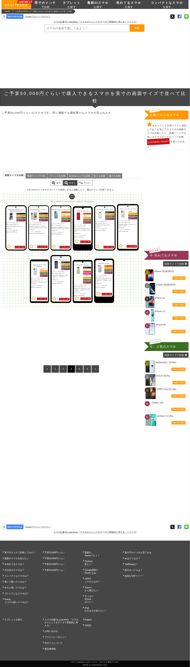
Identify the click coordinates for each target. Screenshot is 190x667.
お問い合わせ (51, 631)
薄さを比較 (115, 176)
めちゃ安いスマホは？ (15, 587)
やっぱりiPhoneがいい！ (89, 599)
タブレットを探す (13, 619)
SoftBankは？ (131, 564)
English (88, 619)
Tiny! (87, 183)
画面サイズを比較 (14, 175)
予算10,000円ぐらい (54, 552)
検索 (137, 28)
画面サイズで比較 (174, 264)
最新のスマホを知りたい (16, 558)
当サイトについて (53, 643)
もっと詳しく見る (19, 247)
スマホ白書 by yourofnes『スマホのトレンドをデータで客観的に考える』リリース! (95, 21)
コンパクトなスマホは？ (16, 576)
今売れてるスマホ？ (14, 564)
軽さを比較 (100, 176)
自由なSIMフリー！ (134, 576)
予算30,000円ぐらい (54, 564)
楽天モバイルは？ (133, 570)
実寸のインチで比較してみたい (20, 552)
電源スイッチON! (36, 176)
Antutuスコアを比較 (79, 176)
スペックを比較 (57, 176)
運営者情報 (50, 649)
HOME (7, 11)
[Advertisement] (95, 60)
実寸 (58, 183)
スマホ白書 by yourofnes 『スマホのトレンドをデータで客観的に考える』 (61, 622)
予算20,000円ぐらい (54, 558)
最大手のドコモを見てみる (138, 552)
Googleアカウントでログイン (38, 16)
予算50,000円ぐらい (54, 570)
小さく (72, 183)
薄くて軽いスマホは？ (15, 582)
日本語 (88, 625)
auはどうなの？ (132, 558)
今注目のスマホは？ (14, 570)
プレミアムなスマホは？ (16, 593)
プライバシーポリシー (56, 637)
